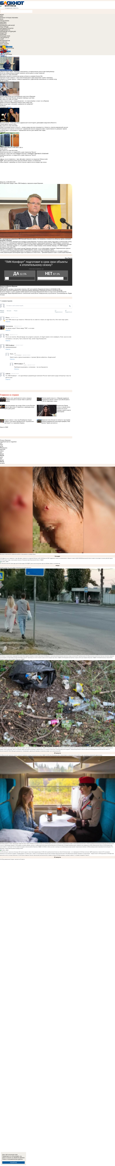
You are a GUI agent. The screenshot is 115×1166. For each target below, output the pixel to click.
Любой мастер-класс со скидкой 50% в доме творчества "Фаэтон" (18, 152)
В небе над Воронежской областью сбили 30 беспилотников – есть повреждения (61, 851)
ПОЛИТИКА (3, 34)
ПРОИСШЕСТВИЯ (5, 36)
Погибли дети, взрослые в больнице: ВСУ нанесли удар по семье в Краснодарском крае (21, 851)
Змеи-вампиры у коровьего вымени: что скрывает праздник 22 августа (74, 855)
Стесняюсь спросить (5, 107)
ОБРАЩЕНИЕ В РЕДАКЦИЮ (8, 31)
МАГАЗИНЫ (8, 54)
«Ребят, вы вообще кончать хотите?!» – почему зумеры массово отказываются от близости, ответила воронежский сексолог (34, 127)
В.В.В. (2, 19)
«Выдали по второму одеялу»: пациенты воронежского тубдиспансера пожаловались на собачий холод (28, 79)
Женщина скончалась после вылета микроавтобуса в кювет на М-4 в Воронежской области (67, 843)
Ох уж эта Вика (4, 80)
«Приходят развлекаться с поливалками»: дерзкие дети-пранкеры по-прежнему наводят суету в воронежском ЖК (35, 751)
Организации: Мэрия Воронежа (8, 293)
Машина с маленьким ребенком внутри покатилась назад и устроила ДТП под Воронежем (66, 656)
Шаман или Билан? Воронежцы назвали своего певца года (16, 102)
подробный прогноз (5, 441)
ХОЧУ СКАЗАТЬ (4, 43)
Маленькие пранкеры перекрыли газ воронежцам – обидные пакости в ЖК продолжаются (87, 853)
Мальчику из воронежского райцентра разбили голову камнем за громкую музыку (17, 554)
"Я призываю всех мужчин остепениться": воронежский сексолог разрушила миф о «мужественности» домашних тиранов (33, 129)
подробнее (14, 441)
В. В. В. (2, 156)
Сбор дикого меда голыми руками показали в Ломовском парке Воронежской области (21, 559)
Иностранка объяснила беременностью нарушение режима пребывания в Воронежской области (26, 290)
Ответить (8, 321)
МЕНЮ (2, 14)
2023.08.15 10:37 (31, 365)
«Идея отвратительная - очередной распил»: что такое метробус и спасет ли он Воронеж (24, 101)
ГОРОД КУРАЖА (4, 20)
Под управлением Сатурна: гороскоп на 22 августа (13, 859)
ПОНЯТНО (13, 1162)
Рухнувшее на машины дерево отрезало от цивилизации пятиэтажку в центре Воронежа (36, 845)
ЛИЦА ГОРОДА (4, 27)
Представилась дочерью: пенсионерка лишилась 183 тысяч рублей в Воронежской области (25, 289)
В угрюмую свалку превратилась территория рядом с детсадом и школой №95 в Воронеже (22, 747)
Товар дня (2, 132)
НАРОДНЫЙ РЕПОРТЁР (7, 28)
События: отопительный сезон (25, 293)
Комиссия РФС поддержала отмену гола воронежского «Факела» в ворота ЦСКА (60, 558)
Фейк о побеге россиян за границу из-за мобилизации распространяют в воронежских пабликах (65, 846)
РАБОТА (10, 46)
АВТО (1, 16)
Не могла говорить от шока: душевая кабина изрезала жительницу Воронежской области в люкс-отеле (28, 291)
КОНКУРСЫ (3, 24)
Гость (25, 365)
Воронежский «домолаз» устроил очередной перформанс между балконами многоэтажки (22, 755)
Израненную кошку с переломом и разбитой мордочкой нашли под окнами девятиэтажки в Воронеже (71, 747)
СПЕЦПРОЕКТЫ (4, 37)
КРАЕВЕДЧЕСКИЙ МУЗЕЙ (7, 25)
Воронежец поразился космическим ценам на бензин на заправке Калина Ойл (21, 76)
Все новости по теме (5, 74)
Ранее (15, 310)
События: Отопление (57, 293)
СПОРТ (2, 39)
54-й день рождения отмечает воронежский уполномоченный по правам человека (38, 855)
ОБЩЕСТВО (3, 33)
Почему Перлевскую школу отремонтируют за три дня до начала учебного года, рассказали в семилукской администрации (75, 755)
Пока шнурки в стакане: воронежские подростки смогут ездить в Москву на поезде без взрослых (23, 843)
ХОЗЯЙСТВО (3, 42)
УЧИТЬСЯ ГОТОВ (9, 48)
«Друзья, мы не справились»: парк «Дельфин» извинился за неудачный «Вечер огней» (21, 558)
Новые (2, 310)
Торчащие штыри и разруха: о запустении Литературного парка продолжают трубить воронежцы (26, 77)
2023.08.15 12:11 (18, 326)
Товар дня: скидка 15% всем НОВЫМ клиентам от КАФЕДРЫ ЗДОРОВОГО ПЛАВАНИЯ (24, 153)
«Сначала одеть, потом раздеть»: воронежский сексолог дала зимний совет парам (22, 130)
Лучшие (9, 310)
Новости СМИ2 (4, 427)
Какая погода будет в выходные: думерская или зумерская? (16, 104)
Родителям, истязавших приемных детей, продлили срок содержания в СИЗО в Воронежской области (80, 845)
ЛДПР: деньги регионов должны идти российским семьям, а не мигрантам (43, 563)
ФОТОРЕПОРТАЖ (5, 40)
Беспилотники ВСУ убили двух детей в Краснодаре (13, 563)
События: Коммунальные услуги (42, 293)
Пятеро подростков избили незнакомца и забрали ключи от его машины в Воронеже (36, 749)
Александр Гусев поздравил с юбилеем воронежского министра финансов (74, 749)
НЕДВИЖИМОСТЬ (5, 30)
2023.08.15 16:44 (14, 317)
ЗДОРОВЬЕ (3, 22)
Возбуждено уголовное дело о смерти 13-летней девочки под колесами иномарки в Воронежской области (42, 853)
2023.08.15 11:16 (13, 334)
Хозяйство (3, 105)
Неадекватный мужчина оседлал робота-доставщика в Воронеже (78, 657)
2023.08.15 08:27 (19, 345)
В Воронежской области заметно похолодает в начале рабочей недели (97, 558)
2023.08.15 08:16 (15, 373)
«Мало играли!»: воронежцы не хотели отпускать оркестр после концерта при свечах (39, 657)
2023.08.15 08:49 (26, 355)
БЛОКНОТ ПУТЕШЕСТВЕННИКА (9, 17)
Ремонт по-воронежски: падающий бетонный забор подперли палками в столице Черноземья (22, 656)
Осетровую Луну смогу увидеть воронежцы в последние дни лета (16, 567)
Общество (3, 182)
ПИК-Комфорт (18, 355)
